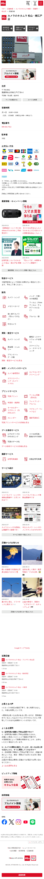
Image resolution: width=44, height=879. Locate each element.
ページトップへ (36, 842)
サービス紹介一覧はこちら (22, 534)
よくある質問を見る (9, 766)
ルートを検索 (32, 100)
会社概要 (13, 851)
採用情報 (22, 851)
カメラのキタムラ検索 (23, 9)
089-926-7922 (6, 127)
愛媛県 (35, 9)
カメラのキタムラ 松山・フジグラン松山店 (20, 660)
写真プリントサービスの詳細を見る (15, 422)
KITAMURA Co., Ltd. (17, 865)
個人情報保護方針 (14, 848)
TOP (3, 9)
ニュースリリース (29, 848)
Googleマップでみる (22, 648)
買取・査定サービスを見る (12, 360)
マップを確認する (12, 100)
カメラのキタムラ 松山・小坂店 (16, 687)
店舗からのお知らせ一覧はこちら (22, 612)
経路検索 (22, 875)
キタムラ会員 (35, 2)
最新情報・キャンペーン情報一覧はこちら (22, 270)
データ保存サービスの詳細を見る (14, 446)
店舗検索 (28, 1)
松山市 (4, 11)
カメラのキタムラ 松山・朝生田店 (17, 673)
